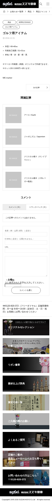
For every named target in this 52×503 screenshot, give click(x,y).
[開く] (48, 4)
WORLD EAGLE (25, 22)
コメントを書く (26, 290)
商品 (9, 22)
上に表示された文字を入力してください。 (25, 282)
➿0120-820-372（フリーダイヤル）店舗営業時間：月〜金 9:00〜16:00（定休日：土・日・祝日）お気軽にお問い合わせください (26, 309)
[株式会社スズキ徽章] (19, 4)
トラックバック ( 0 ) (37, 207)
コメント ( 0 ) (14, 207)
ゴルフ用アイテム (11, 27)
